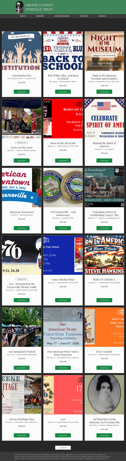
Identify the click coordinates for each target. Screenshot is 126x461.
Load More (63, 448)
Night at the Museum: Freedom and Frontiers (104, 77)
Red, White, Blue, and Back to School (63, 77)
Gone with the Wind (63, 279)
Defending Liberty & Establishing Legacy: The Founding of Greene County (104, 213)
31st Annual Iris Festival (21, 351)
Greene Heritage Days (21, 419)
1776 (63, 419)
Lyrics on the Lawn (21, 147)
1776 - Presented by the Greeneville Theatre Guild (21, 285)
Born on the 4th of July (63, 143)
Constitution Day (22, 75)
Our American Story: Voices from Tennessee (63, 353)
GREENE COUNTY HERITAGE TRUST (39, 7)
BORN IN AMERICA (104, 279)
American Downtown (21, 211)
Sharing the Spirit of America (104, 144)
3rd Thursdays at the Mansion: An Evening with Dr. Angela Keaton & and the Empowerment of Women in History (104, 421)
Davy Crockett (104, 351)
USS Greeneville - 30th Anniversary (63, 213)
